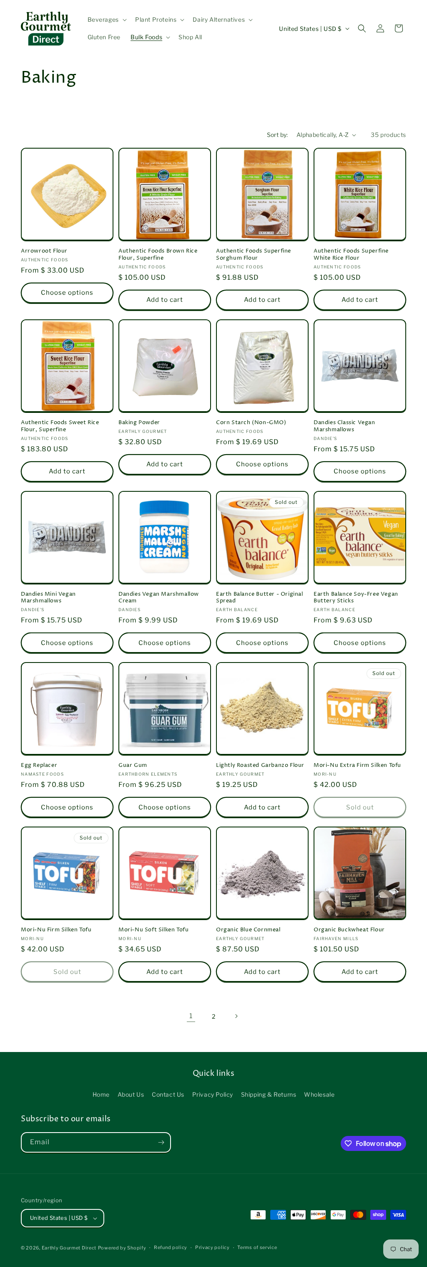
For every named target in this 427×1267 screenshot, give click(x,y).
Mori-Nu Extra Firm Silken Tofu (357, 765)
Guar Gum (132, 765)
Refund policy (170, 1247)
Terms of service (257, 1247)
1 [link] (191, 1016)
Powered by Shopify (122, 1248)
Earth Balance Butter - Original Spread (259, 598)
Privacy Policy (212, 1094)
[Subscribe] (161, 1142)
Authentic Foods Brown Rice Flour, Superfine (158, 255)
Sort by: (277, 134)
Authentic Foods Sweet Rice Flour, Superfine (60, 426)
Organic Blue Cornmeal (248, 929)
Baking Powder (139, 422)
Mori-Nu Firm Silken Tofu (56, 929)
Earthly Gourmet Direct (69, 1248)
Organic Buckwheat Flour (349, 929)
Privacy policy (212, 1247)
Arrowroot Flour (44, 251)
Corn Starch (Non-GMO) (251, 422)
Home (101, 1094)
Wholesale (319, 1094)
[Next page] (236, 1016)
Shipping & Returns (268, 1094)
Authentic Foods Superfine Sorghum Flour (253, 255)
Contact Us (168, 1094)
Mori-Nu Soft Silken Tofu (153, 929)
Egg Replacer (39, 765)
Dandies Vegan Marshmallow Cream (158, 598)
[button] (106, 19)
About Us (131, 1094)
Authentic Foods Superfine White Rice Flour (351, 255)
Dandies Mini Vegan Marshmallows (48, 598)
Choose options (67, 292)
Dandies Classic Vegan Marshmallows (344, 426)
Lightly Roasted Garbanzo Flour (260, 765)
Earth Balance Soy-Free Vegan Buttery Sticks (356, 598)
